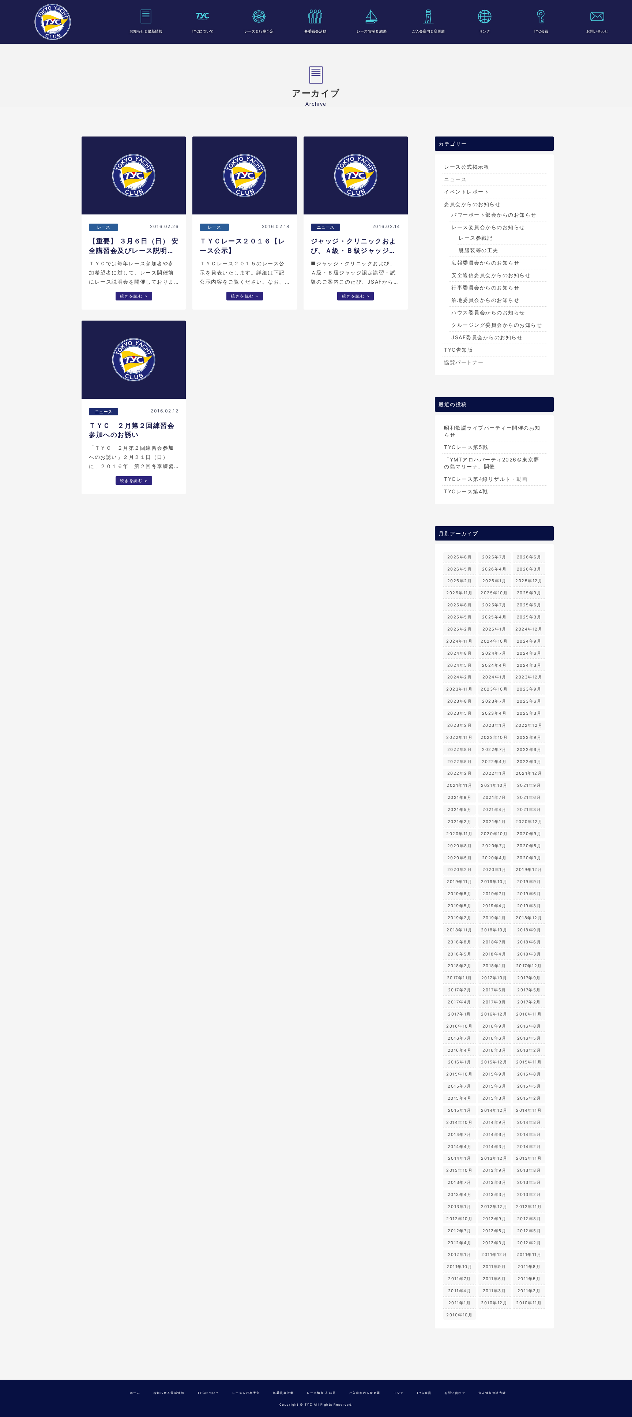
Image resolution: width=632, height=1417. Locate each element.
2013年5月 (529, 1182)
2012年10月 (459, 1218)
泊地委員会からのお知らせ (485, 300)
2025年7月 (494, 604)
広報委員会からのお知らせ (485, 262)
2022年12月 (528, 725)
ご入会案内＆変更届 (428, 31)
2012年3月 (494, 1242)
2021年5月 (460, 809)
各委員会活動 (315, 31)
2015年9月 (494, 1074)
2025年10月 (494, 592)
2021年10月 (494, 785)
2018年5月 (460, 954)
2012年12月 (494, 1206)
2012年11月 (529, 1206)
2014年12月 (494, 1110)
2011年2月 (529, 1290)
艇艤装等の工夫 (479, 250)
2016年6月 (494, 1038)
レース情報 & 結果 (372, 31)
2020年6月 (529, 845)
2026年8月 (459, 557)
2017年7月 (459, 989)
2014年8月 (529, 1122)
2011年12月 (494, 1254)
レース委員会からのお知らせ (488, 227)
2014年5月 (529, 1134)
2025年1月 (494, 629)
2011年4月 (459, 1290)
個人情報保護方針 (492, 1393)
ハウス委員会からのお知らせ (488, 312)
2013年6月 (494, 1182)
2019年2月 (460, 917)
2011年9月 (494, 1266)
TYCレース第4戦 (466, 491)
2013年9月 (494, 1170)
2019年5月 (460, 905)
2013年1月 (459, 1206)
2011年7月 (459, 1278)
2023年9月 (529, 689)
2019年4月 (494, 905)
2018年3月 (529, 954)
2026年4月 (494, 569)
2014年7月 (459, 1134)
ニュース (455, 179)
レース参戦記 (476, 238)
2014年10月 (459, 1122)
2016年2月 (529, 1050)
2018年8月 (460, 942)
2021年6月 (529, 797)
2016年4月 (460, 1050)
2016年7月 (459, 1038)
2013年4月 (460, 1194)
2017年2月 (529, 1002)
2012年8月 (529, 1218)
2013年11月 (529, 1158)
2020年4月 (494, 857)
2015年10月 (459, 1074)
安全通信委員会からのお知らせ (491, 275)
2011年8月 (529, 1266)
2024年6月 (529, 653)
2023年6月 (529, 701)
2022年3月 (529, 761)
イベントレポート (466, 191)
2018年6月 (529, 942)
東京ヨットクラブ (52, 22)
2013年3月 (494, 1194)
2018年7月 (494, 942)
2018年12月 (529, 917)
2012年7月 (459, 1230)
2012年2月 (529, 1242)
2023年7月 (494, 701)
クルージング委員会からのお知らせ (496, 325)
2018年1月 (494, 965)
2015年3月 (494, 1098)
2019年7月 (494, 893)
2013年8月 (529, 1170)
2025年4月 (494, 617)
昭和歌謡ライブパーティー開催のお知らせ (492, 431)
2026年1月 (494, 580)
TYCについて (203, 31)
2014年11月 (529, 1110)
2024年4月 (494, 665)
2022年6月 (529, 749)
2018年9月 (529, 929)
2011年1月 (459, 1302)
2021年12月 (529, 773)
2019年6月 (529, 893)
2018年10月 (494, 929)
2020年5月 (459, 857)
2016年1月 (459, 1062)
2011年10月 (459, 1266)
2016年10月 (459, 1026)
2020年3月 (529, 857)
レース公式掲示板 (466, 167)
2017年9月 (529, 977)
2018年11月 (459, 929)
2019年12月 (529, 869)
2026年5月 (459, 569)
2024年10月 (494, 641)
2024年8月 (459, 653)
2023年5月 (459, 713)
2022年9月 (529, 737)
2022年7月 (494, 749)
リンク (484, 31)
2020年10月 (494, 833)
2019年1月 (494, 917)
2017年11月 (459, 977)
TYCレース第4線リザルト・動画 (486, 479)
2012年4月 (460, 1242)
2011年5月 (529, 1278)
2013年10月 (459, 1170)
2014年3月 (494, 1146)
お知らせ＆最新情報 (145, 31)
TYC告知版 (458, 350)
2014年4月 (460, 1146)
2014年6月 (494, 1134)
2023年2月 (459, 725)
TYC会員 (541, 31)
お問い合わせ (597, 31)
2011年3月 (494, 1290)
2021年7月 (494, 797)
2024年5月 (459, 665)
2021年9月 (529, 785)
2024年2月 (459, 677)
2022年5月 (459, 761)
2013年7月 (459, 1182)
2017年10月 (494, 977)
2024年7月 (494, 653)
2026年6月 (529, 557)
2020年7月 (494, 845)
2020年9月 (529, 833)
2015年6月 (494, 1086)
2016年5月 (529, 1038)
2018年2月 (460, 965)
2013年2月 (529, 1194)
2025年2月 (459, 629)
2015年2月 (529, 1098)
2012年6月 (494, 1230)
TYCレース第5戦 (466, 447)
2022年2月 (459, 773)
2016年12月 (494, 1014)
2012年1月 (459, 1254)
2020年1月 (494, 869)
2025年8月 (459, 604)
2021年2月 (460, 821)
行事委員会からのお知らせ (485, 287)
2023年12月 (528, 677)
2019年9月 (529, 881)
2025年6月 (529, 604)
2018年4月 (494, 954)
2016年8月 (529, 1026)
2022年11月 (459, 737)
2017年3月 (494, 1002)
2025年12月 (528, 580)
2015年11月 (529, 1062)
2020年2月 (459, 869)
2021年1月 (494, 821)
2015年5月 (529, 1086)
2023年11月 (459, 689)
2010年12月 (494, 1302)
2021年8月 (460, 797)
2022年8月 (459, 749)
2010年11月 (529, 1302)
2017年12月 (529, 965)
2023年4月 (494, 713)
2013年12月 (494, 1158)
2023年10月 (494, 689)
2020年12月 (528, 821)
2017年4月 (459, 1002)
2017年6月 (494, 989)
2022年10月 (494, 737)
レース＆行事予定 (259, 31)
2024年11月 (459, 641)
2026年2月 (459, 580)
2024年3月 (529, 665)
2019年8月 (460, 893)
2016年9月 (494, 1026)
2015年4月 (460, 1098)
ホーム (135, 1393)
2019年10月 (494, 881)
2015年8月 (529, 1074)
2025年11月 (459, 592)
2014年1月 (459, 1158)
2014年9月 (494, 1122)
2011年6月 (494, 1278)
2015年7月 (459, 1086)
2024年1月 (494, 677)
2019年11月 (459, 881)
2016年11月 (529, 1014)
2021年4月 (494, 809)
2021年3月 (529, 809)
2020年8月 (459, 845)
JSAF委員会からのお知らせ (487, 337)
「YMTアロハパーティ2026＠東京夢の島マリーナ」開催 (491, 463)
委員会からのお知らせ (472, 204)
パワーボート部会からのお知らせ (494, 215)
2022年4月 (494, 761)
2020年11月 (459, 833)
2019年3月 (529, 905)
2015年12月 (494, 1062)
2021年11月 (459, 785)
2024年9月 (529, 641)
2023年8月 (459, 701)
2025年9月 (529, 592)
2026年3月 (529, 569)
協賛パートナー (464, 362)
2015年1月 (459, 1110)
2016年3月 (494, 1050)
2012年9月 (494, 1218)
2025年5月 (459, 617)
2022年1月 (494, 773)
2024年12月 (528, 629)
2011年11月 (528, 1254)
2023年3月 (529, 713)
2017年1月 (459, 1014)
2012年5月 (529, 1230)
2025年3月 (529, 617)
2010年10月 (459, 1314)
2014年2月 (529, 1146)
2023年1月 (494, 725)
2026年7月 (494, 557)
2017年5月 (529, 989)
